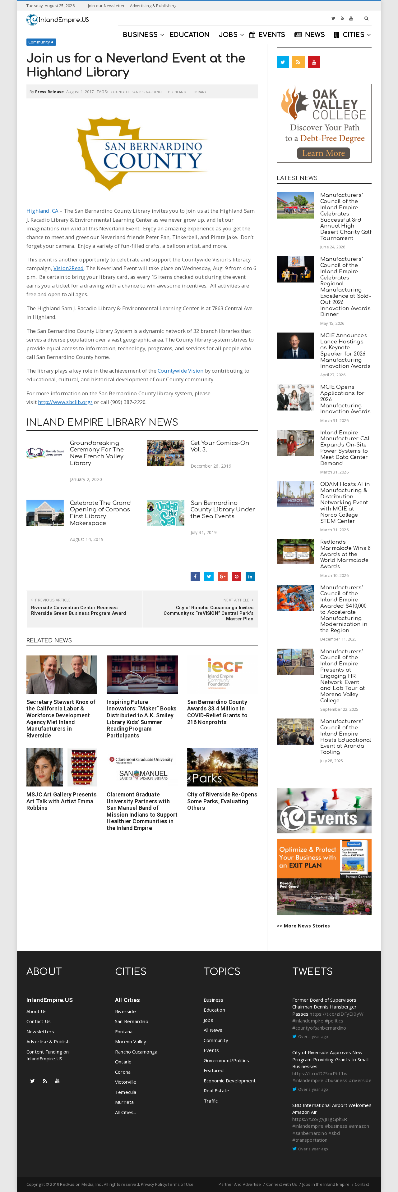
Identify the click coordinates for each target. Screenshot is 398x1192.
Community (39, 42)
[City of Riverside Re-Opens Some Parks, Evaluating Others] (222, 767)
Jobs (208, 1020)
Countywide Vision (180, 370)
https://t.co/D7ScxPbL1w (320, 1073)
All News (213, 1030)
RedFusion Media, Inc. (81, 1184)
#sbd (334, 1133)
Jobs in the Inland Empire (326, 1184)
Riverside (125, 1011)
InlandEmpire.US (49, 1000)
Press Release (49, 91)
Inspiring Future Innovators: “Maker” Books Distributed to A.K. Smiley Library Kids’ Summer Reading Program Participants (142, 719)
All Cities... (126, 1112)
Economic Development (230, 1080)
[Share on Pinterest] (236, 576)
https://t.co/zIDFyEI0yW (336, 1014)
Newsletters (40, 1031)
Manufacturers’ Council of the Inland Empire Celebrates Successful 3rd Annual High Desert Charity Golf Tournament (346, 216)
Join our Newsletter (106, 5)
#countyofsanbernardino (319, 1028)
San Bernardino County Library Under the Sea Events (223, 510)
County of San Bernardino (136, 91)
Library (199, 91)
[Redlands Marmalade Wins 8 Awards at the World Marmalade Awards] (295, 551)
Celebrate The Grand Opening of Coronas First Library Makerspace (100, 513)
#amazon (359, 1126)
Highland (177, 91)
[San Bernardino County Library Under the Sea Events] (165, 513)
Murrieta (124, 1102)
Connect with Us (281, 1184)
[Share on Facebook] (195, 576)
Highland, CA (42, 210)
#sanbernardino (309, 1133)
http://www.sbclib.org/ (65, 402)
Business (214, 1000)
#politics (334, 1021)
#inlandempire (308, 1021)
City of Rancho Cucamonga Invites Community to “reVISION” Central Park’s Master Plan (208, 613)
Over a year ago (313, 1036)
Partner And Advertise (240, 1184)
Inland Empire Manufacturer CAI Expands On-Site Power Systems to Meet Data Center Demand (344, 448)
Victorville (125, 1082)
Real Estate (216, 1090)
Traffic (211, 1101)
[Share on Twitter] (209, 576)
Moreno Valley (130, 1041)
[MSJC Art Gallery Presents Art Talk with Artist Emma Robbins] (61, 767)
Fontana (123, 1031)
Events (211, 1050)
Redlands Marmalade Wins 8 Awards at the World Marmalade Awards (345, 554)
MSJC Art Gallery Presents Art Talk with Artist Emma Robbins (61, 801)
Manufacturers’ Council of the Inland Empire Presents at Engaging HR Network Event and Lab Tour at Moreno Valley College (342, 676)
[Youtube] (351, 18)
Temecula (126, 1092)
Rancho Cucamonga (136, 1052)
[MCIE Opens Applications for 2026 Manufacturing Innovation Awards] (295, 397)
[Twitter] (333, 18)
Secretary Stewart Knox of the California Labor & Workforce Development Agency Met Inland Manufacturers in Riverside (60, 719)
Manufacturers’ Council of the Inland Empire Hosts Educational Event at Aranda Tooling (345, 736)
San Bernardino (131, 1021)
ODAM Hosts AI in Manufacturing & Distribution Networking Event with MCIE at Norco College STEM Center (345, 502)
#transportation (309, 1140)
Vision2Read (68, 268)
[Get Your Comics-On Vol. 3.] (165, 453)
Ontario (123, 1061)
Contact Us (38, 1021)
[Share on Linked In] (250, 576)
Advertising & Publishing (153, 5)
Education (214, 1010)
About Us (36, 1011)
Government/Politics (226, 1060)
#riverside (360, 1080)
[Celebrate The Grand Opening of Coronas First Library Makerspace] (45, 513)
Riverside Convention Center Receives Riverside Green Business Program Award (78, 610)
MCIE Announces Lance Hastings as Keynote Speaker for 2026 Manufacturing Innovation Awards (345, 351)
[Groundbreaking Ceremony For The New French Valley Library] (45, 453)
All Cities (127, 1000)
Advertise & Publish (48, 1041)
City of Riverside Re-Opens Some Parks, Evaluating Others (222, 801)
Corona (123, 1072)
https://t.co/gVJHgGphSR (319, 1119)
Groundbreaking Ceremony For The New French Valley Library (97, 453)
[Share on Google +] (223, 576)
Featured (214, 1070)
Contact (362, 1184)
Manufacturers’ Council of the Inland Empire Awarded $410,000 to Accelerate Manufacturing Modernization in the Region (343, 609)
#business (336, 1080)
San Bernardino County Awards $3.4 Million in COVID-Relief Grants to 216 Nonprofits (217, 712)
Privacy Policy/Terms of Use (167, 1184)
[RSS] (342, 18)
